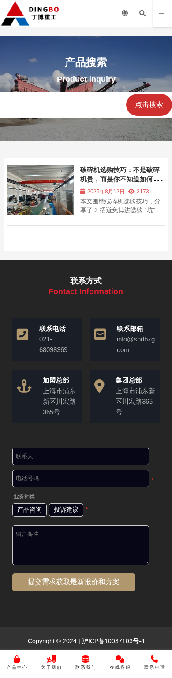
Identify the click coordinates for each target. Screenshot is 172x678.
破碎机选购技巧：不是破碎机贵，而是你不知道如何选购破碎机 (120, 179)
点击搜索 (149, 104)
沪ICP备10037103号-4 (112, 640)
